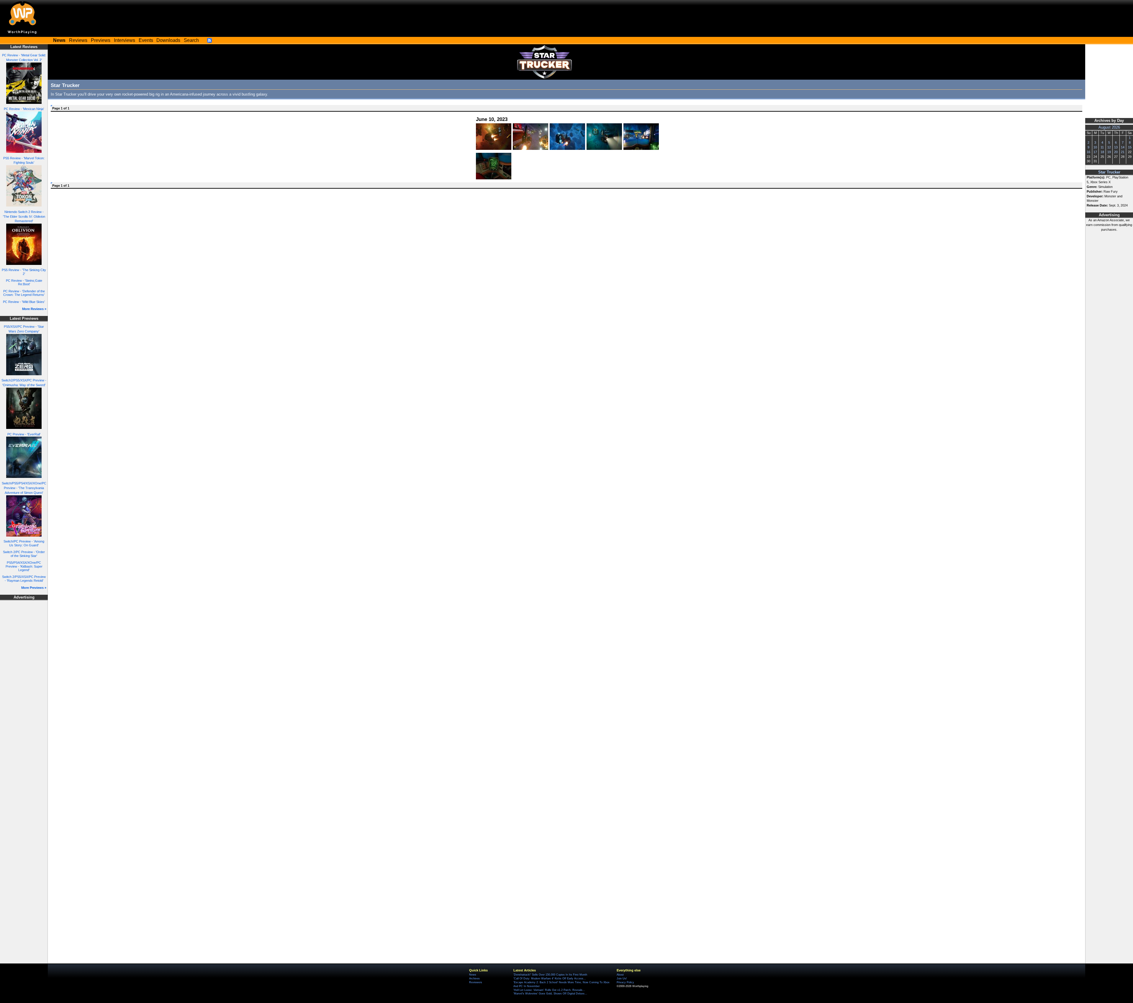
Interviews (124, 40)
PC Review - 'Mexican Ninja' (24, 109)
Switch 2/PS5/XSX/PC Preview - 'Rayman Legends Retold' (24, 578)
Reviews (78, 40)
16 (1088, 152)
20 (1116, 152)
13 (1116, 147)
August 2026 (1109, 127)
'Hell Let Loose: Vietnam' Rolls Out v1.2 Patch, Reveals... (549, 990)
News (472, 974)
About (620, 974)
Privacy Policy (625, 982)
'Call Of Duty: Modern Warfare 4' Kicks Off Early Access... (549, 978)
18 (1102, 152)
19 (1109, 152)
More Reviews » (34, 309)
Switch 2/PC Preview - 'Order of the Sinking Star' (24, 554)
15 (1130, 147)
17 (1095, 152)
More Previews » (33, 587)
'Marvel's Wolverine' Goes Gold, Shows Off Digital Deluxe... (550, 993)
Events (146, 40)
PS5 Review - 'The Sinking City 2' (24, 272)
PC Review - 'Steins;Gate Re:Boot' (24, 282)
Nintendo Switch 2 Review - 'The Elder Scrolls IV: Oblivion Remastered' (24, 216)
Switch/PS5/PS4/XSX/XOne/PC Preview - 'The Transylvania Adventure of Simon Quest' (24, 487)
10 (1095, 147)
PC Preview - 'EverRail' (23, 434)
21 (1122, 152)
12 (1109, 147)
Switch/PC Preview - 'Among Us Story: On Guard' (24, 543)
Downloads (168, 40)
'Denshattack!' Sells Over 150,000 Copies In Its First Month (550, 974)
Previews (100, 40)
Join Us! (622, 978)
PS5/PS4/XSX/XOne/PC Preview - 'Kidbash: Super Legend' (24, 566)
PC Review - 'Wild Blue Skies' (24, 302)
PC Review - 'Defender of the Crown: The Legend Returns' (24, 293)
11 (1102, 147)
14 (1122, 147)
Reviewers (475, 982)
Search (191, 40)
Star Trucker (1109, 172)
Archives (474, 978)
